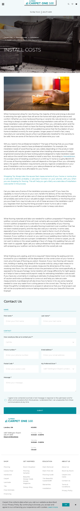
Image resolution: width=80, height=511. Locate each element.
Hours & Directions (11, 437)
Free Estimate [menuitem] (9, 490)
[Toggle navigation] (3, 4)
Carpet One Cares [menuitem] (66, 476)
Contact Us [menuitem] (66, 481)
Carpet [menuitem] (6, 478)
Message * (7, 377)
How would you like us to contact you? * (18, 337)
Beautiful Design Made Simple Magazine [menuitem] (28, 480)
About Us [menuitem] (65, 467)
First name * (8, 316)
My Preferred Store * (48, 363)
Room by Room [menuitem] (68, 471)
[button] (69, 4)
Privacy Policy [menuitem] (67, 490)
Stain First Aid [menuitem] (47, 471)
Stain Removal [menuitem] (47, 467)
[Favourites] (72, 4)
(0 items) (76, 4)
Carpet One (8, 37)
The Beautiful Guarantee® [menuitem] (47, 480)
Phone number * (10, 349)
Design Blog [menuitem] (27, 487)
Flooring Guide (21, 37)
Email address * (46, 349)
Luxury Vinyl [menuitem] (8, 471)
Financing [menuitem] (7, 494)
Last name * (45, 316)
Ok (66, 505)
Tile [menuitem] (5, 486)
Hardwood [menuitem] (8, 475)
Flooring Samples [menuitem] (26, 472)
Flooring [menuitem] (7, 467)
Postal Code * (8, 363)
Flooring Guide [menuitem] (48, 475)
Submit (40, 410)
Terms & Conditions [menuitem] (66, 486)
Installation (34, 37)
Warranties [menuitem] (46, 484)
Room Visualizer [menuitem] (29, 467)
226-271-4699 (47, 12)
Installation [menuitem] (46, 488)
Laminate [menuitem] (7, 482)
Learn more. (53, 507)
